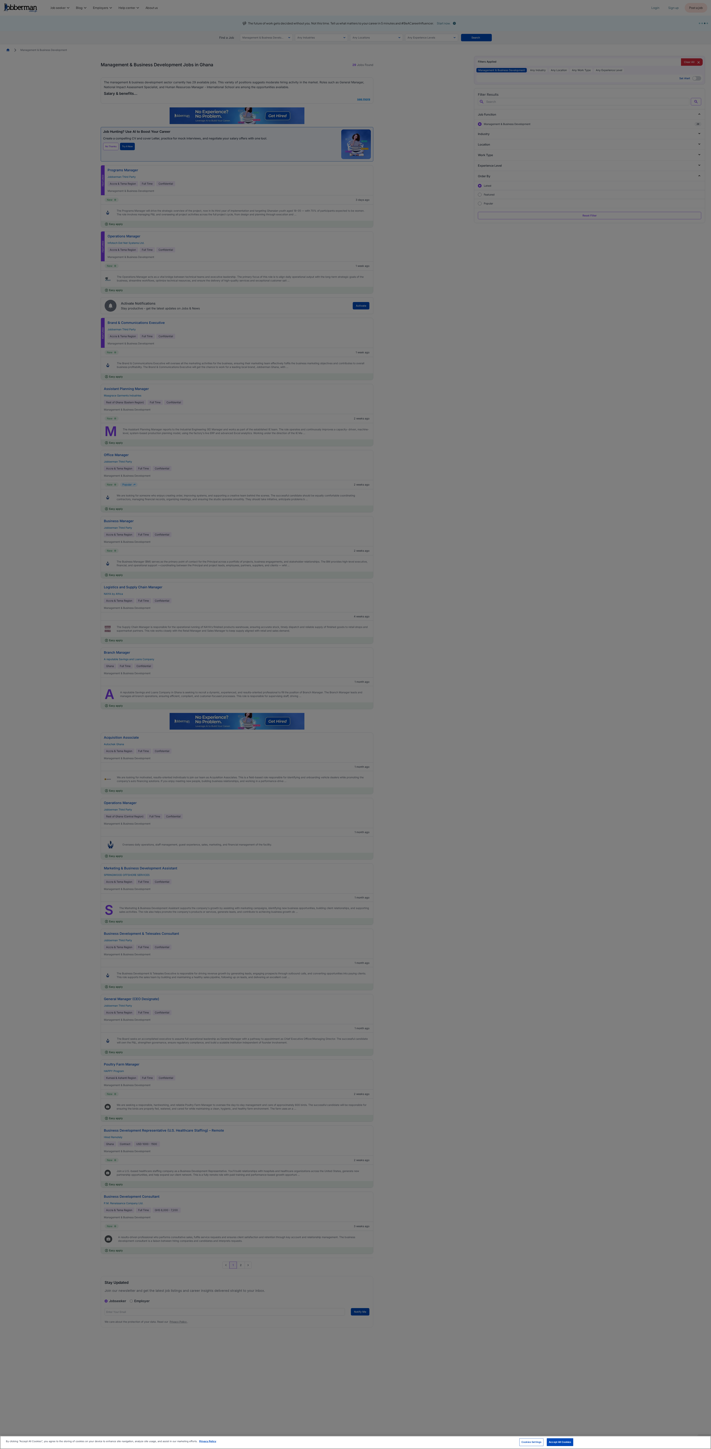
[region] (355, 1442)
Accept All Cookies (560, 1441)
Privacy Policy (207, 1441)
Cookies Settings (531, 1441)
